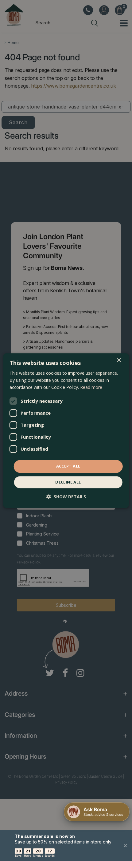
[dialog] (66, 430)
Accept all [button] (68, 466)
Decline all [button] (68, 482)
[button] (66, 496)
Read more (91, 387)
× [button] (118, 360)
